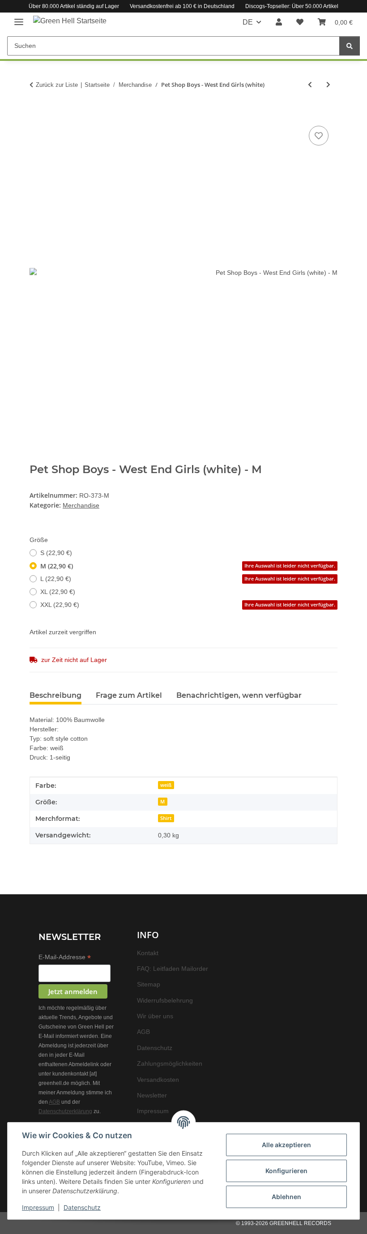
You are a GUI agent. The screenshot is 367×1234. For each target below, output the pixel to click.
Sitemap (149, 984)
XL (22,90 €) (56, 591)
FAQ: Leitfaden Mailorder (174, 968)
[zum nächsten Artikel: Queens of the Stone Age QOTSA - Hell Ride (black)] (328, 84)
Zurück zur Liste (57, 85)
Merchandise (82, 505)
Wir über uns (156, 1016)
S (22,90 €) (55, 552)
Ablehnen (286, 1196)
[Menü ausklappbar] (18, 18)
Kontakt (148, 952)
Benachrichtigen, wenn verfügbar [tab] (239, 695)
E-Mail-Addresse (66, 957)
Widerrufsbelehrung (167, 1000)
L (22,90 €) (187, 578)
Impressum (38, 1207)
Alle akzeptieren (286, 1145)
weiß (165, 784)
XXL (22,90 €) (187, 604)
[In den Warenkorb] (37, 114)
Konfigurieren (286, 1170)
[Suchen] (349, 46)
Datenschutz (82, 1207)
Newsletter (153, 1095)
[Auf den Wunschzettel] (319, 136)
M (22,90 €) (187, 565)
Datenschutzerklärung (66, 1113)
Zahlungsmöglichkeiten (172, 1063)
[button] (279, 22)
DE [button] (248, 22)
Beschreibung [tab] (55, 695)
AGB (63, 1103)
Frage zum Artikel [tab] (129, 695)
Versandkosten (159, 1079)
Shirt (165, 817)
